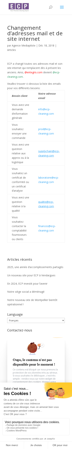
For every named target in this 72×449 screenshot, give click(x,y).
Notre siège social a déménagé (25, 291)
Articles (11, 50)
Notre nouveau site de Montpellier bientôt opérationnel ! (32, 302)
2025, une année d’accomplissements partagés (35, 267)
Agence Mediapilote (23, 45)
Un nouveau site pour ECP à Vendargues (31, 275)
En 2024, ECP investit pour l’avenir (27, 283)
